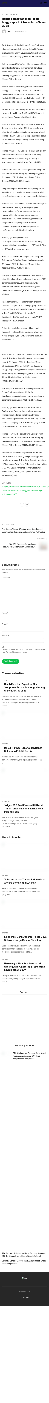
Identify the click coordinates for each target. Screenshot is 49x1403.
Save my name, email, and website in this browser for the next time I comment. (24, 650)
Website (5, 635)
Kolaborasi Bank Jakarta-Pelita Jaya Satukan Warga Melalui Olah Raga (25, 938)
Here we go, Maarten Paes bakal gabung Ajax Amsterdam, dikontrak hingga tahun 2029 (24, 966)
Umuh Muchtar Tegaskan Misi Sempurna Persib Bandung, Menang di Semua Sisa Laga (24, 687)
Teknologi (14, 15)
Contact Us (24, 1298)
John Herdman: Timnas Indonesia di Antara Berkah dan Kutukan (24, 881)
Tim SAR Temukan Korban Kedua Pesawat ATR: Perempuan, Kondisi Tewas (19, 545)
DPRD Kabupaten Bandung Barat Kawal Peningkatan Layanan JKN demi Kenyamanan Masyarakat (29, 1056)
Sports (5, 15)
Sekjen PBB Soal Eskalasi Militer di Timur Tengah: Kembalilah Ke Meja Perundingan (23, 808)
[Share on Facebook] (22, 505)
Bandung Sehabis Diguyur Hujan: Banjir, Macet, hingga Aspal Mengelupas (24, 1262)
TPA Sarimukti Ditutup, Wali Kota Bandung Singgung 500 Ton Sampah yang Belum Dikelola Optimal (23, 1254)
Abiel (10, 32)
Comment (6, 577)
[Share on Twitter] (27, 505)
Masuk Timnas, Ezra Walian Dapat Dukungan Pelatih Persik (23, 750)
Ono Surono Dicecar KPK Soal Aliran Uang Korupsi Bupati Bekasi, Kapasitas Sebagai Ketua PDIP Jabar (23, 530)
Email (5, 624)
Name (5, 613)
